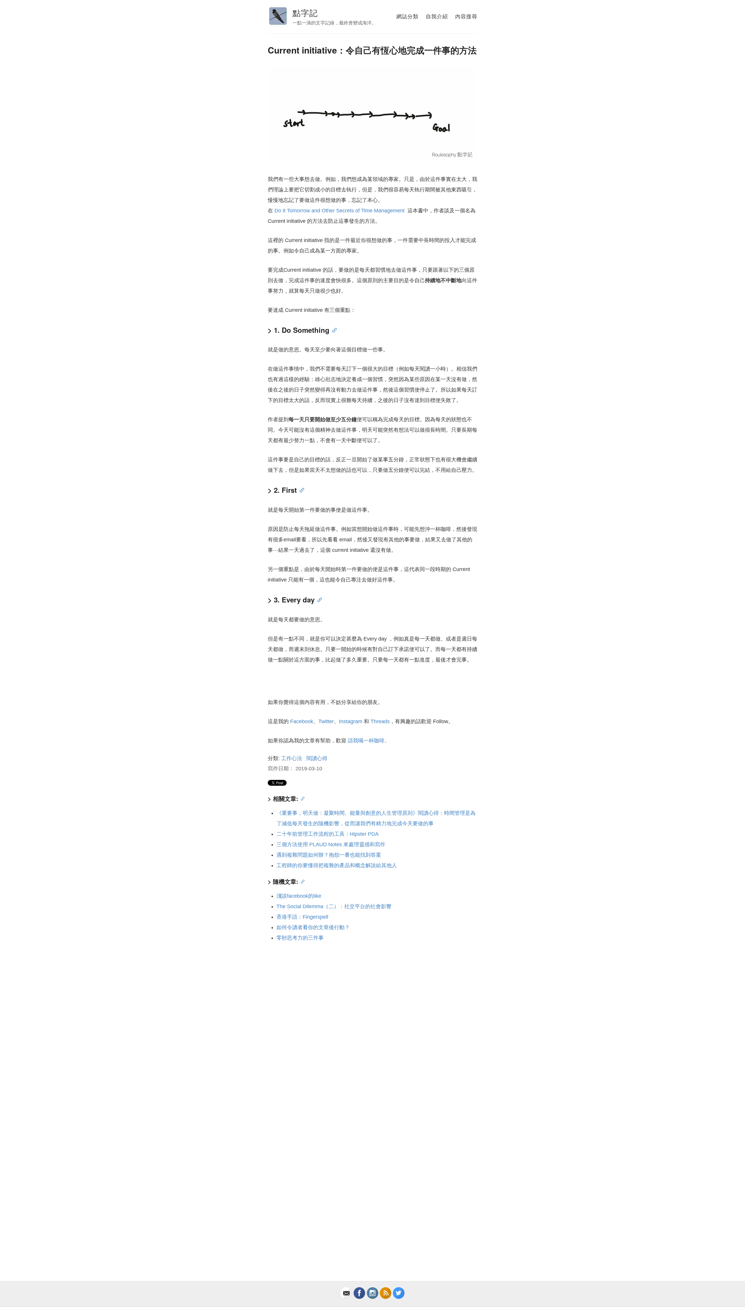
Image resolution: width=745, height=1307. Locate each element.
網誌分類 (407, 16)
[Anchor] (332, 329)
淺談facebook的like (298, 896)
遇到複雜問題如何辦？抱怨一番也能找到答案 (328, 855)
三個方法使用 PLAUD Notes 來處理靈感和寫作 (330, 844)
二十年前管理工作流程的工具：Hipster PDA (327, 834)
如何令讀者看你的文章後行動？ (313, 927)
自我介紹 (437, 16)
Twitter (326, 721)
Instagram (350, 721)
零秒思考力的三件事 (300, 938)
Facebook (301, 721)
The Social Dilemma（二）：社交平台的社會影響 (333, 906)
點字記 (305, 12)
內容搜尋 (466, 16)
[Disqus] (372, 1026)
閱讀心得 (316, 758)
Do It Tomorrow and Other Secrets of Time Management (340, 211)
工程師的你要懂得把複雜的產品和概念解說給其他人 (336, 865)
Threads (380, 721)
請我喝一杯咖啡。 (369, 741)
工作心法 (291, 758)
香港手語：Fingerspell (302, 917)
